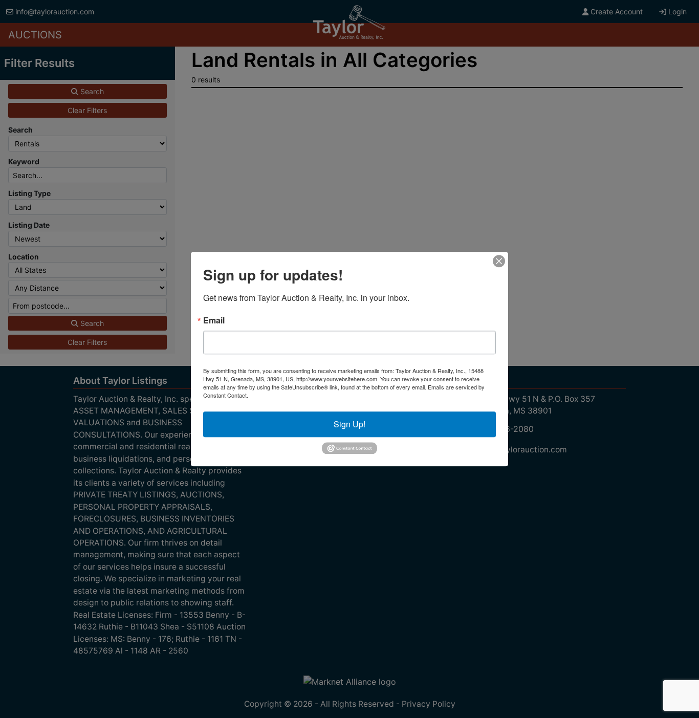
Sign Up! (349, 424)
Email (214, 320)
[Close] (499, 261)
